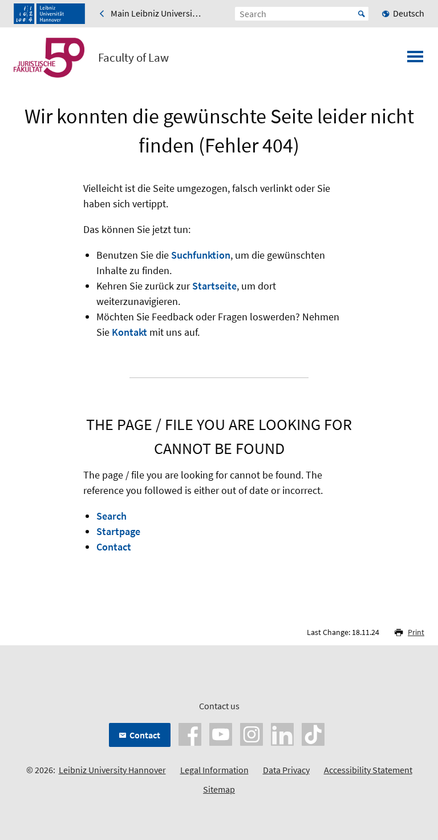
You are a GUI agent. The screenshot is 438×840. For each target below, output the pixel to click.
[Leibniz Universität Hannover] (49, 13)
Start (361, 14)
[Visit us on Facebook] (190, 733)
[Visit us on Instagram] (251, 733)
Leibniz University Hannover (112, 769)
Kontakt (129, 332)
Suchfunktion (200, 255)
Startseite (214, 285)
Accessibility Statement (368, 769)
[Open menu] (415, 60)
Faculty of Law (133, 58)
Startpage (118, 531)
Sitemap (219, 789)
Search (111, 516)
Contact (113, 546)
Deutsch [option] (408, 13)
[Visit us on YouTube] (221, 733)
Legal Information (214, 769)
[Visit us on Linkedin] (282, 733)
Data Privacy (286, 769)
